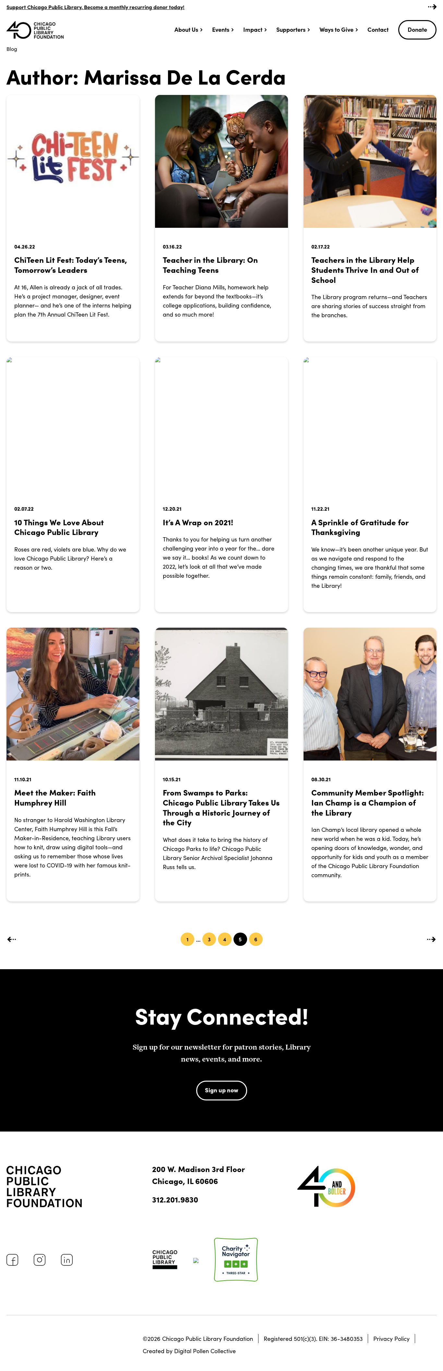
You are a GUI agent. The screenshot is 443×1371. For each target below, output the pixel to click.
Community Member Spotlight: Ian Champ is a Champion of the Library (367, 802)
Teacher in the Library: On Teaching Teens (210, 264)
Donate (417, 29)
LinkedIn (67, 1260)
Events (220, 29)
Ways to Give (336, 29)
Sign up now (221, 1090)
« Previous (11, 939)
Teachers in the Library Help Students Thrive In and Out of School (365, 269)
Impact (252, 29)
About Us (186, 29)
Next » (431, 939)
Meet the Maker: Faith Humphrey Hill (55, 797)
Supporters (290, 29)
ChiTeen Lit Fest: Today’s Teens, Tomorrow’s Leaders (70, 264)
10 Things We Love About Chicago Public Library (59, 527)
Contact (378, 29)
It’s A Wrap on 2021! (198, 522)
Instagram (39, 1260)
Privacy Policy (391, 1338)
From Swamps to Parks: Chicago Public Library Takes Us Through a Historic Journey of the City (221, 807)
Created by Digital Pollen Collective (189, 1351)
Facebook (12, 1260)
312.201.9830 (175, 1199)
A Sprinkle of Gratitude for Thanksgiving (359, 527)
